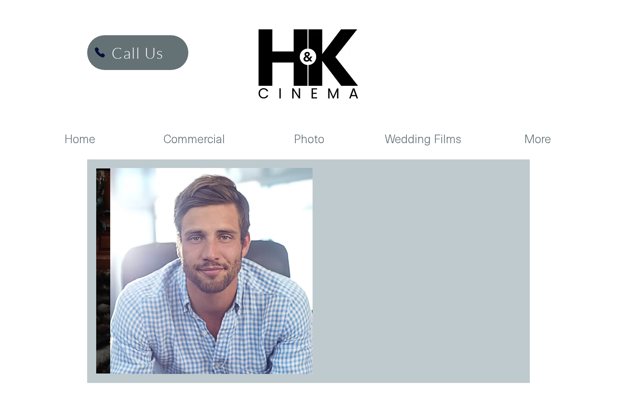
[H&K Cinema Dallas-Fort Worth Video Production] (99, 52)
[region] (211, 271)
